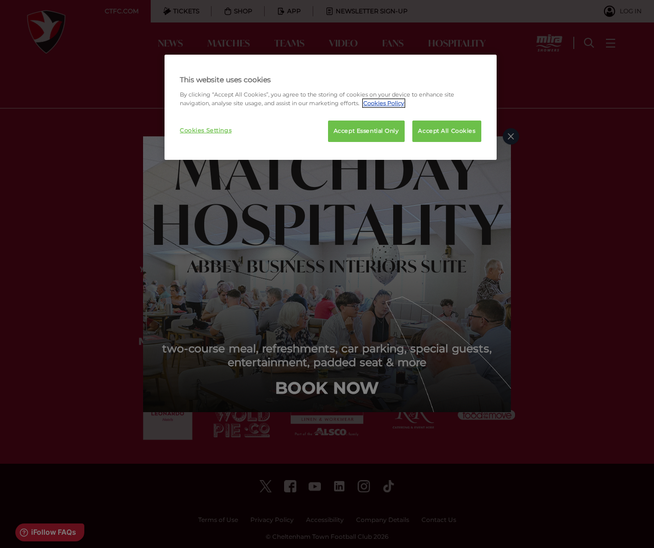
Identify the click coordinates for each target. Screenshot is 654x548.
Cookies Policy (383, 103)
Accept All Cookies (446, 130)
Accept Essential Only (366, 130)
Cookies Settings (205, 130)
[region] (331, 107)
